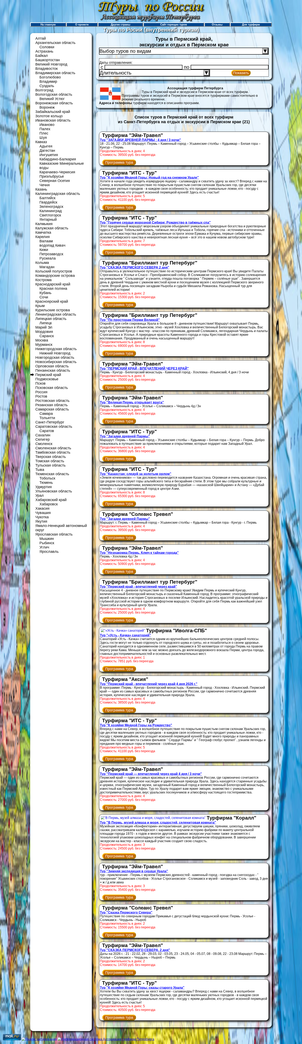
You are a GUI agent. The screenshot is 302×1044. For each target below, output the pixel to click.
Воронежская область (54, 103)
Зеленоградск (51, 207)
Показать (241, 73)
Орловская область (52, 366)
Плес (43, 133)
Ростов (41, 396)
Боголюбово (50, 77)
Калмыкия (44, 224)
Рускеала (47, 258)
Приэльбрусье (51, 176)
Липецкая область (50, 319)
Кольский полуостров (53, 271)
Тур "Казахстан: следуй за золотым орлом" (135, 474)
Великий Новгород (51, 64)
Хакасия (42, 508)
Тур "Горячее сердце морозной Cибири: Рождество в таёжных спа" (155, 222)
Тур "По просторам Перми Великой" (130, 320)
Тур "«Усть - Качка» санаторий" (125, 635)
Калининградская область (57, 194)
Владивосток (46, 69)
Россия (41, 392)
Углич (44, 547)
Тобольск (47, 478)
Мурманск (43, 345)
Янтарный (48, 219)
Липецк (45, 323)
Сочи (43, 297)
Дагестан (47, 150)
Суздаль (46, 86)
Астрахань (44, 51)
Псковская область (51, 388)
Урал (39, 495)
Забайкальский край (52, 112)
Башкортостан (47, 60)
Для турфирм (251, 24)
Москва (41, 340)
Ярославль (49, 552)
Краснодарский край (52, 284)
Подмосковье (46, 379)
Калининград (50, 211)
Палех (44, 129)
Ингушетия (48, 155)
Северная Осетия (54, 181)
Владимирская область (55, 73)
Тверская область (50, 457)
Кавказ (41, 142)
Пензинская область (52, 370)
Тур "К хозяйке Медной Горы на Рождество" (136, 725)
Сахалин (42, 435)
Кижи (43, 250)
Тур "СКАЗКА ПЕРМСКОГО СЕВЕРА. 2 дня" (135, 950)
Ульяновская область (53, 491)
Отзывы (217, 24)
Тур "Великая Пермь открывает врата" (132, 402)
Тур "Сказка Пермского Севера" (126, 912)
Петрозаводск (51, 254)
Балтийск (47, 198)
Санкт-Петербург (49, 422)
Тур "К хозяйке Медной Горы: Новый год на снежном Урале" (149, 177)
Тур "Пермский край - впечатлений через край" (138, 586)
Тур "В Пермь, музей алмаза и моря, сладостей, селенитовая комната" (158, 822)
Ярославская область (54, 534)
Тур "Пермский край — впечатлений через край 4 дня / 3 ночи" (151, 774)
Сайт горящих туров (173, 24)
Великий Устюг (52, 99)
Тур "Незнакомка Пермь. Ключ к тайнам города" (139, 552)
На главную (48, 24)
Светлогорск (50, 215)
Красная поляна (53, 288)
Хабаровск (48, 504)
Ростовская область (52, 401)
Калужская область (51, 228)
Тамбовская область (52, 452)
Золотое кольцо (49, 116)
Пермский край (48, 375)
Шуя (43, 138)
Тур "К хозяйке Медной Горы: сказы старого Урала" (142, 987)
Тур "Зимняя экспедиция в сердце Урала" (134, 871)
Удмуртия (43, 487)
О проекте (82, 24)
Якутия (41, 521)
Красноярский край (51, 301)
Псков (40, 383)
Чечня (44, 185)
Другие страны (120, 24)
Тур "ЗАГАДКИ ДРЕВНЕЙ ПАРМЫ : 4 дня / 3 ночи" (140, 140)
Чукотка (42, 517)
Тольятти (47, 418)
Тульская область (50, 465)
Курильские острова (52, 310)
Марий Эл (43, 327)
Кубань (45, 293)
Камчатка (43, 232)
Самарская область (52, 409)
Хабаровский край (51, 500)
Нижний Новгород (54, 353)
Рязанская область (51, 405)
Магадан (46, 267)
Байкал (41, 56)
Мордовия (44, 332)
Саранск (46, 336)
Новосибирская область (55, 362)
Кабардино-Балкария (57, 159)
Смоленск (43, 444)
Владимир (48, 81)
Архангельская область (55, 43)
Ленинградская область (55, 314)
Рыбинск (46, 543)
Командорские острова (55, 276)
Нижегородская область (56, 349)
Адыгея (45, 146)
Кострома (43, 280)
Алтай (40, 38)
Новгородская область (54, 357)
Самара (46, 414)
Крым (40, 306)
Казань (41, 189)
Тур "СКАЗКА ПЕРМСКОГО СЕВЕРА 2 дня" (134, 267)
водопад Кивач (52, 245)
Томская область (49, 461)
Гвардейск (48, 202)
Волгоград (44, 90)
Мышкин (46, 539)
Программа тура (119, 162)
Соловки (46, 47)
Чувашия (43, 513)
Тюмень (46, 483)
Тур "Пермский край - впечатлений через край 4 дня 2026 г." (148, 684)
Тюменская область (52, 474)
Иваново (46, 125)
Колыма (42, 263)
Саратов (46, 431)
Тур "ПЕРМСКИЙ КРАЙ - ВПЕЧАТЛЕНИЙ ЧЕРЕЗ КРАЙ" (144, 368)
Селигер (42, 439)
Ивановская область (52, 120)
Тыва (39, 470)
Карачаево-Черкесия (57, 172)
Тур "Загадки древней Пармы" (125, 436)
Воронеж (47, 107)
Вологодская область (53, 94)
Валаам (46, 241)
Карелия (42, 237)
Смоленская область (53, 448)
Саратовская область (53, 426)
